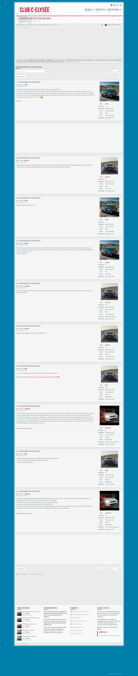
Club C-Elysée (34, 10)
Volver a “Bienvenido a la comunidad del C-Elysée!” (29, 574)
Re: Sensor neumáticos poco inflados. (29, 158)
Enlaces (88, 9)
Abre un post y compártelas (71, 62)
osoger (26, 243)
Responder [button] (21, 76)
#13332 (19, 368)
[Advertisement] (69, 44)
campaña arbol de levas (30, 636)
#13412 (19, 494)
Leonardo (27, 286)
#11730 (19, 160)
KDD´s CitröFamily (76, 630)
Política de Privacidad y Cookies (80, 614)
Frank (26, 84)
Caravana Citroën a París (77, 627)
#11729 (19, 84)
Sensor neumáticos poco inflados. (29, 67)
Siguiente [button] (119, 71)
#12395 (19, 328)
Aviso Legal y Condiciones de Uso (80, 611)
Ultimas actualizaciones (30, 624)
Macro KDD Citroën (77, 624)
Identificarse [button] (113, 9)
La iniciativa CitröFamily (77, 633)
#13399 (19, 408)
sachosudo (27, 408)
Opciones (100, 568)
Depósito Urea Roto (29, 630)
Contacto (99, 9)
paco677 (27, 160)
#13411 (19, 454)
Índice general (21, 25)
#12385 (19, 243)
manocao (27, 328)
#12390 (19, 286)
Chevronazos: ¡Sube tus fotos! (79, 621)
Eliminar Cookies (75, 618)
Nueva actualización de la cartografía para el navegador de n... (40, 618)
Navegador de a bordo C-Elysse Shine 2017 (35, 611)
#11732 (19, 200)
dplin (26, 368)
